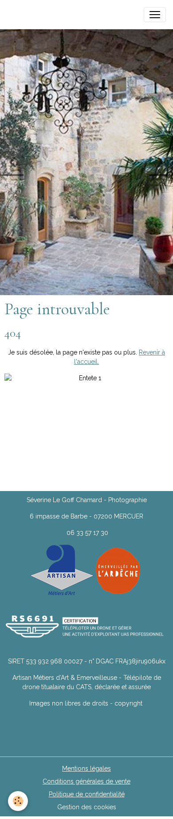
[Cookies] (18, 801)
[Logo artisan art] (62, 569)
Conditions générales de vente (86, 781)
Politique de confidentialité (87, 794)
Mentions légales (86, 768)
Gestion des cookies (86, 807)
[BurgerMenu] (155, 14)
